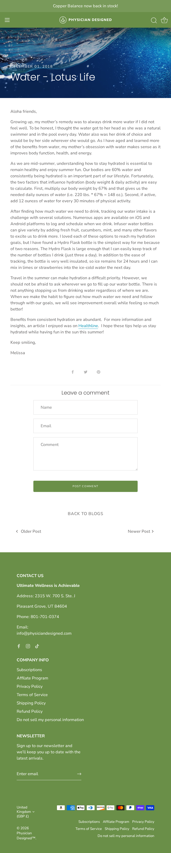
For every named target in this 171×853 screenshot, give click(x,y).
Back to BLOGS (85, 514)
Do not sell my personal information (50, 720)
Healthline (88, 326)
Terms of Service (32, 695)
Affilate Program (32, 678)
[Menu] (7, 20)
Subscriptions (29, 670)
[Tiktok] (37, 646)
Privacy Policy (30, 686)
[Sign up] (79, 774)
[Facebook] (19, 646)
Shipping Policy (31, 703)
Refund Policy (30, 711)
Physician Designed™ (26, 836)
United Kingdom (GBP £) (24, 811)
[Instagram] (28, 646)
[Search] (153, 20)
